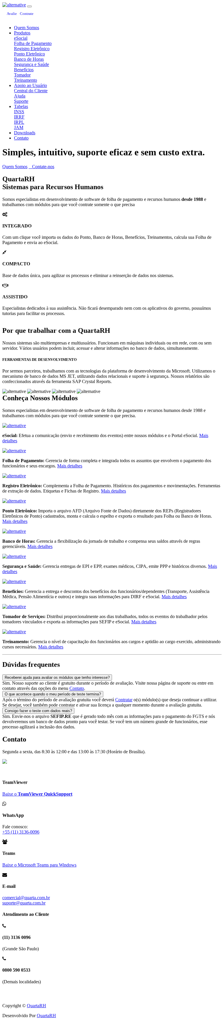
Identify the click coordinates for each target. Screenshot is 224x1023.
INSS (19, 111)
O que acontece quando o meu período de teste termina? (53, 694)
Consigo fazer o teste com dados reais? (38, 711)
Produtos (22, 32)
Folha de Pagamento (33, 43)
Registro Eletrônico (32, 48)
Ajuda (19, 95)
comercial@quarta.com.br (26, 897)
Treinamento (25, 80)
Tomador (22, 74)
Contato (21, 137)
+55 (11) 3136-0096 (20, 831)
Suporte (21, 101)
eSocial (20, 38)
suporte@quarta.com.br (24, 902)
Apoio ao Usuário (30, 85)
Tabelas (21, 106)
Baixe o (37, 793)
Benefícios (24, 69)
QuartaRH (36, 1005)
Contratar (123, 699)
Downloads (24, 132)
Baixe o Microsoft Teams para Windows (39, 864)
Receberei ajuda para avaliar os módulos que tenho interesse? (57, 677)
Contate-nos (43, 166)
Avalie (12, 13)
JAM (18, 127)
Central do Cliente (31, 90)
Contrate (27, 13)
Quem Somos (26, 27)
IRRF (19, 116)
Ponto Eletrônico (29, 53)
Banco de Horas (29, 59)
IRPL (19, 122)
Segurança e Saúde (31, 64)
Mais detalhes (69, 465)
